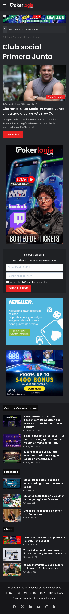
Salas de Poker (55, 593)
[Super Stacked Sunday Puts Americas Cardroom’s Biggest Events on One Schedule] (12, 456)
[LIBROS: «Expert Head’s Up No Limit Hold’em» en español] (12, 540)
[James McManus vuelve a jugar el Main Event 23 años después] (12, 569)
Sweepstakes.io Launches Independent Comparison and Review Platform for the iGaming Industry (43, 422)
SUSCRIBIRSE (18, 288)
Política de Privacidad (45, 598)
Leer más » (13, 134)
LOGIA (42, 593)
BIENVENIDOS (13, 593)
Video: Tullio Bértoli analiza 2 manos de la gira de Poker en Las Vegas (43, 483)
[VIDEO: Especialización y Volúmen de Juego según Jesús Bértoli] (12, 500)
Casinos (17, 598)
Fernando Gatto (12, 104)
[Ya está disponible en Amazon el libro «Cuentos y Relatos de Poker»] (12, 554)
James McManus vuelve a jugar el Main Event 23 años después (43, 566)
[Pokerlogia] (21, 5)
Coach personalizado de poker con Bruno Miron (42, 512)
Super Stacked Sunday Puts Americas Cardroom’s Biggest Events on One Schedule (42, 455)
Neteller (27, 598)
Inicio (8, 37)
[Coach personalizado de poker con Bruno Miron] (12, 515)
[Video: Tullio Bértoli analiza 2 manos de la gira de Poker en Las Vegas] (12, 483)
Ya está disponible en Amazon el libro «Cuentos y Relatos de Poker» (44, 551)
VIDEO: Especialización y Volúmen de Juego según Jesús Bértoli (43, 497)
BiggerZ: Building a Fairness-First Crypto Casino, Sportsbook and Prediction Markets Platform (43, 439)
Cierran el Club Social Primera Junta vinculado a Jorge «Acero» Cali (34, 111)
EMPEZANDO (30, 593)
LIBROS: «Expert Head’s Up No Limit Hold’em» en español (44, 539)
